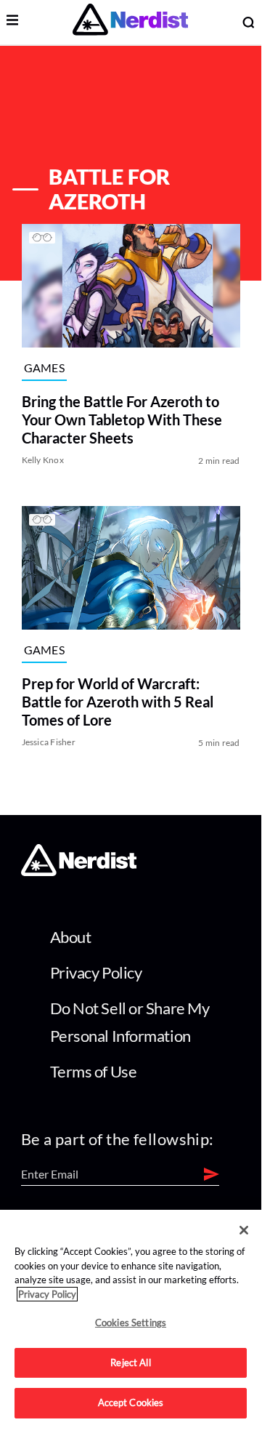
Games (44, 367)
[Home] (78, 872)
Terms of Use (93, 1071)
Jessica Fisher (48, 741)
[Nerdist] (130, 22)
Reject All (130, 1362)
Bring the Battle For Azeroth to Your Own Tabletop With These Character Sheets (122, 420)
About (70, 937)
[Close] (244, 1230)
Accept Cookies (131, 1402)
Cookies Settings (130, 1322)
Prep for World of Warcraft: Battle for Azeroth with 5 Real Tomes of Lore (117, 701)
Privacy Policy (96, 972)
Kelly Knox (43, 460)
